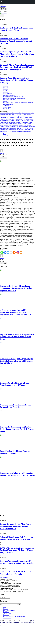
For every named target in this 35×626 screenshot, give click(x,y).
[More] (21, 252)
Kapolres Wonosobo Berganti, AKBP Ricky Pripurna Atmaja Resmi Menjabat (17, 562)
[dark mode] (3, 8)
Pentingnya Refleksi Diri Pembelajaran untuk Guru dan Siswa (16, 29)
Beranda (5, 89)
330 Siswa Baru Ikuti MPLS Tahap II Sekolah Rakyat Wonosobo (15, 573)
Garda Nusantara (7, 93)
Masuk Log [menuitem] (4, 2)
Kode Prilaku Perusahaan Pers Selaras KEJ (14, 98)
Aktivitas (5, 86)
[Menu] (1, 5)
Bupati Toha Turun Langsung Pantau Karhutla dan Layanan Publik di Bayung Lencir (17, 429)
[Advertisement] (17, 495)
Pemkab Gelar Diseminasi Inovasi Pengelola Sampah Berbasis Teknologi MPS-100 (16, 41)
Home (4, 134)
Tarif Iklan (6, 105)
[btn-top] (0, 625)
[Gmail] (11, 252)
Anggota (5, 87)
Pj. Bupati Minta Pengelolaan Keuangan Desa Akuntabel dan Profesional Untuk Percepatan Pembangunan (17, 67)
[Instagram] (17, 252)
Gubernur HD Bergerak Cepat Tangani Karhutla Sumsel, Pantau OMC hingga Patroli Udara (16, 361)
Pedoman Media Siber (9, 99)
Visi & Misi (6, 108)
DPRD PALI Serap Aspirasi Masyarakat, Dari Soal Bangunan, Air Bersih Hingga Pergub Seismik (17, 550)
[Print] (14, 252)
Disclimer (5, 92)
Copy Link (3, 158)
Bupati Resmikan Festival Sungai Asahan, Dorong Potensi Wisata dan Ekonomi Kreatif (17, 336)
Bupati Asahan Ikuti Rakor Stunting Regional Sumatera (15, 452)
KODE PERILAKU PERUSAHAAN (13, 96)
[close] (2, 15)
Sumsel (6, 135)
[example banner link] (4, 577)
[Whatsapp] (1, 252)
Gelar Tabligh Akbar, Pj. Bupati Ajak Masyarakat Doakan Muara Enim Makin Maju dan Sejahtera (17, 54)
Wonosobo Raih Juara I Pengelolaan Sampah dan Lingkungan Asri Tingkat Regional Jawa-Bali (16, 288)
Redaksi (5, 101)
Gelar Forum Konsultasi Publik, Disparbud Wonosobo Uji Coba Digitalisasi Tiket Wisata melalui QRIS (16, 312)
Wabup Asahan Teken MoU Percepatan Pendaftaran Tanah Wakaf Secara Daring (17, 474)
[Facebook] (4, 252)
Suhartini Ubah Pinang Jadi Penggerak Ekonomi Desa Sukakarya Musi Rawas (16, 538)
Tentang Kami (7, 107)
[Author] (1, 151)
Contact (5, 90)
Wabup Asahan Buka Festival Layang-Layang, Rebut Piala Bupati (16, 406)
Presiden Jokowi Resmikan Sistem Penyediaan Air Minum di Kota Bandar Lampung (16, 80)
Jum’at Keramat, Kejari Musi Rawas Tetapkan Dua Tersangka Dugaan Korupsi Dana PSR (15, 526)
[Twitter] (8, 252)
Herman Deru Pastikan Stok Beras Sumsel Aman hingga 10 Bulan (14, 384)
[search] (6, 9)
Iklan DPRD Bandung (9, 95)
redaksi (2, 153)
